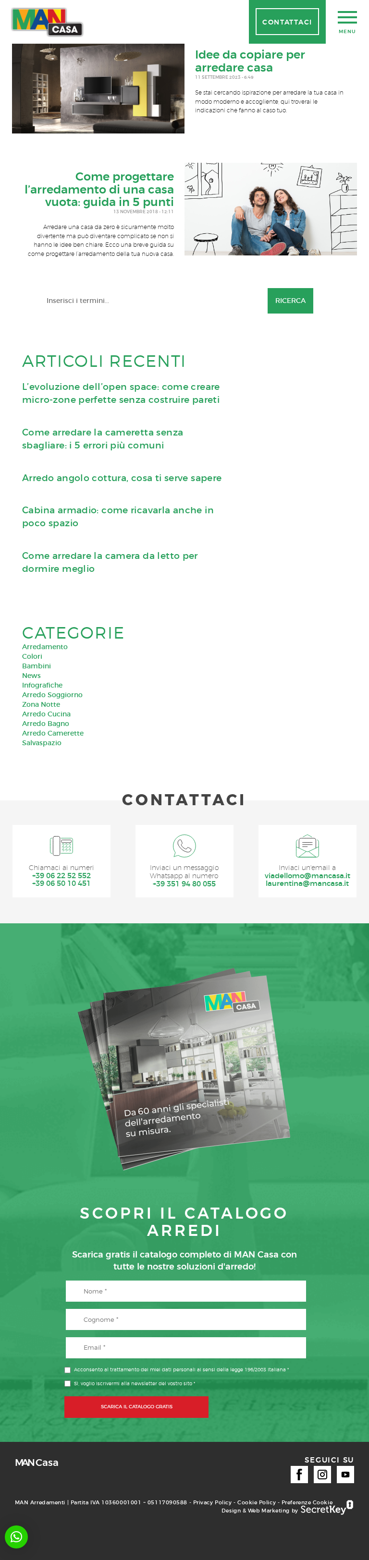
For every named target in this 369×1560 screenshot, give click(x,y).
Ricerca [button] (290, 300)
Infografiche (42, 685)
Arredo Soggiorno (52, 694)
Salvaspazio (42, 742)
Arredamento (45, 646)
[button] (16, 1536)
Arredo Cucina (46, 714)
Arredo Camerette (53, 733)
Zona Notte (41, 704)
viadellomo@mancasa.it (307, 876)
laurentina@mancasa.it (307, 884)
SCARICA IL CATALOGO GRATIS (136, 1406)
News (31, 675)
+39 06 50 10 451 (61, 884)
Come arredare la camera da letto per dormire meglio (110, 562)
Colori (32, 656)
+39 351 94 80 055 (184, 884)
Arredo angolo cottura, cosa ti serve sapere (121, 478)
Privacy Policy (212, 1502)
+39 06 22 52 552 (61, 876)
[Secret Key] (327, 1508)
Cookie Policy (256, 1502)
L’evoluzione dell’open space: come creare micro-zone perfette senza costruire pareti (121, 393)
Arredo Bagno (45, 723)
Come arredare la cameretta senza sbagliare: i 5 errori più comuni (102, 439)
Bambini (36, 666)
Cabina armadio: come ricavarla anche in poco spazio (118, 517)
